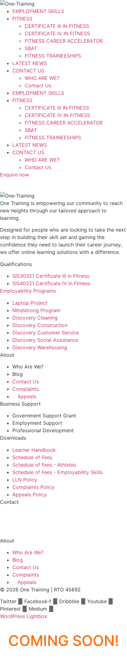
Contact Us (38, 85)
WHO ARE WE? (42, 78)
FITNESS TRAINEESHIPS (53, 56)
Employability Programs (28, 291)
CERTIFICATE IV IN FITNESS (57, 33)
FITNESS (22, 18)
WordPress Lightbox (23, 616)
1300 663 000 (16, 514)
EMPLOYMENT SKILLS (38, 11)
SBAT (31, 48)
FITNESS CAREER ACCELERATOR (64, 41)
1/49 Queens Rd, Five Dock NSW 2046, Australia (56, 528)
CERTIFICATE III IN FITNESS (57, 26)
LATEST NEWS (29, 63)
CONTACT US (28, 71)
